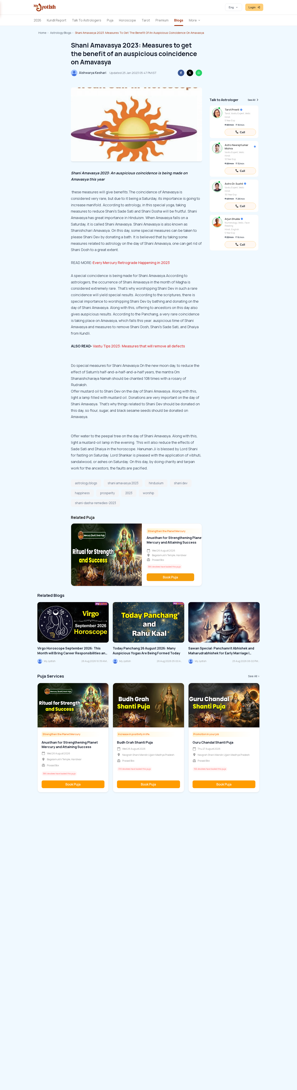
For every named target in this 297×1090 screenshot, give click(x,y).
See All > (254, 676)
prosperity (107, 493)
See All (251, 100)
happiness (82, 493)
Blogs (178, 20)
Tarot (146, 20)
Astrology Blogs (60, 33)
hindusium (156, 483)
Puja (110, 20)
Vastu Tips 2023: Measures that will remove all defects (139, 346)
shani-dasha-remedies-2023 (95, 503)
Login (252, 7)
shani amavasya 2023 (123, 483)
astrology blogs (86, 483)
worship (148, 493)
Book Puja (170, 577)
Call (242, 132)
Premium (162, 20)
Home (42, 33)
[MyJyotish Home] (45, 7)
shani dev (180, 483)
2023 (128, 493)
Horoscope (127, 20)
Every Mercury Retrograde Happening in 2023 (131, 262)
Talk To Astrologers (86, 20)
